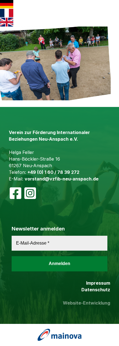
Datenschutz (95, 289)
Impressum (98, 283)
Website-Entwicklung (86, 303)
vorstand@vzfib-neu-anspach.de (62, 179)
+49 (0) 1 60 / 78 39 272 (53, 172)
